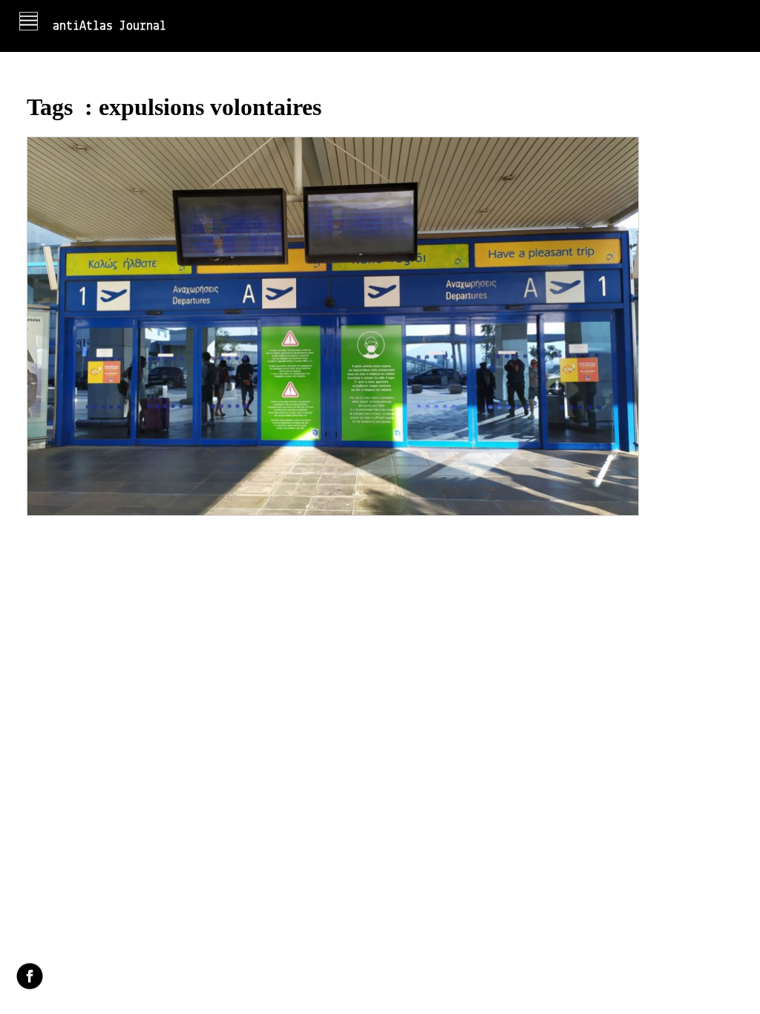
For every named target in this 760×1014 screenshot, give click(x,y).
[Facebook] (30, 977)
